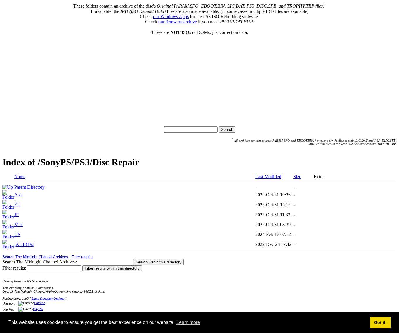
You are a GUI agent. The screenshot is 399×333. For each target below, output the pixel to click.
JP (16, 214)
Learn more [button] (188, 322)
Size (297, 176)
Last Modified (268, 176)
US (17, 234)
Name (19, 176)
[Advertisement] (199, 79)
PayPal (38, 309)
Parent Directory (29, 187)
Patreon (39, 303)
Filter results (82, 257)
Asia (18, 194)
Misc (18, 224)
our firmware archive (177, 21)
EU (17, 204)
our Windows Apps (171, 16)
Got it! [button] (380, 322)
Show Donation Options (48, 298)
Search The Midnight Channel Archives (35, 257)
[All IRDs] (24, 244)
